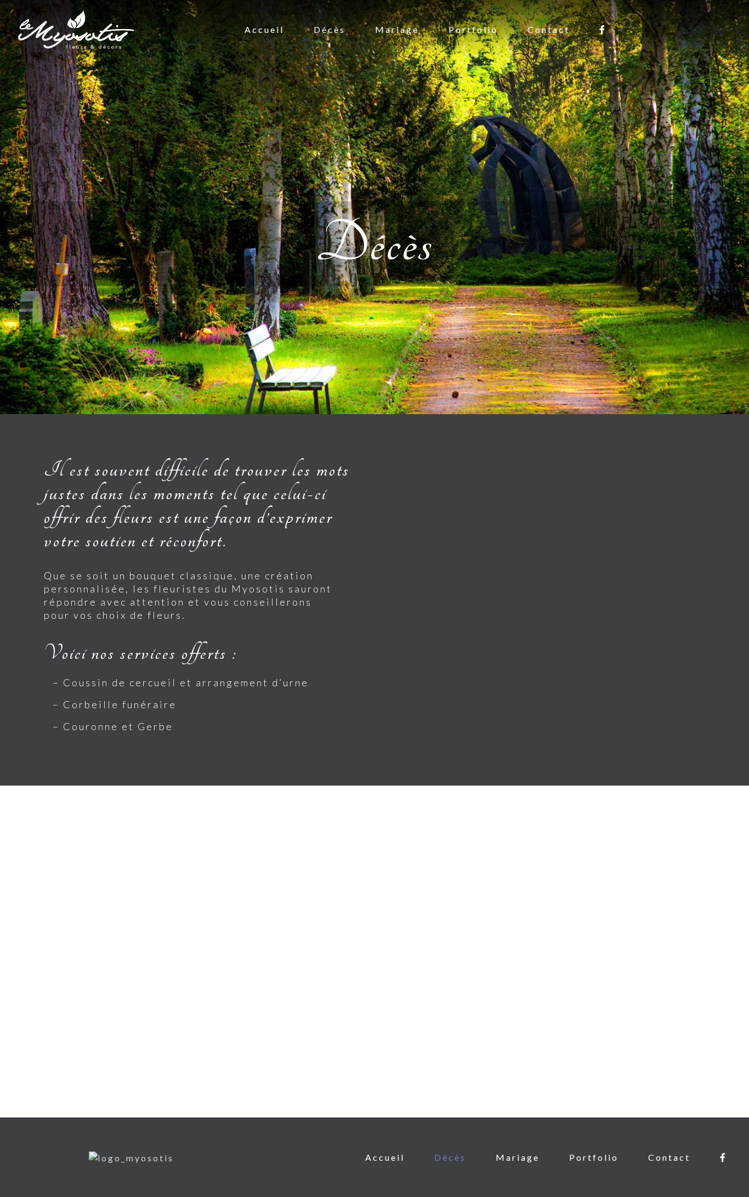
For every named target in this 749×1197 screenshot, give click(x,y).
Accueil (264, 29)
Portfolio (473, 29)
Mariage (397, 29)
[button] (11, 951)
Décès (329, 29)
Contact (548, 29)
